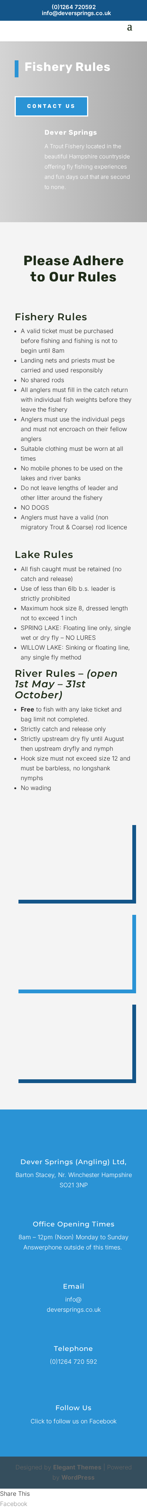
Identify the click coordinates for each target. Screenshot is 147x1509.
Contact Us (51, 106)
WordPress (78, 1477)
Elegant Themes (77, 1467)
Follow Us (73, 1408)
